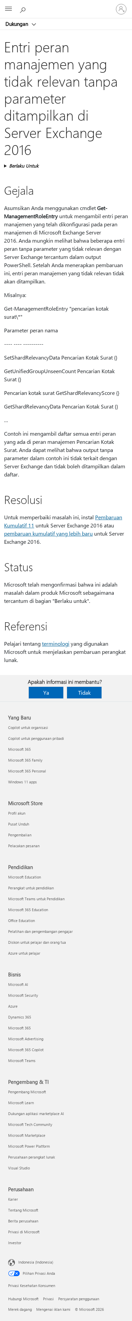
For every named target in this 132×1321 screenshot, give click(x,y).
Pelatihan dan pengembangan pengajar (40, 931)
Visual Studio (19, 1167)
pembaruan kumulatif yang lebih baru (48, 533)
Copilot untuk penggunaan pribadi (36, 738)
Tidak (84, 692)
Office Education (21, 920)
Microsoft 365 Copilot (26, 1049)
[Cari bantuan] (23, 8)
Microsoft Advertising (25, 1038)
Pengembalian (19, 834)
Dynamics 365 (19, 1017)
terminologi (55, 643)
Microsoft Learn (21, 1102)
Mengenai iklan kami (53, 1309)
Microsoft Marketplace (26, 1135)
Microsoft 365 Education (28, 909)
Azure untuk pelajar (24, 953)
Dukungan (17, 23)
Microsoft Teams (22, 1060)
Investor (14, 1242)
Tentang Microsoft (23, 1210)
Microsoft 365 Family (25, 760)
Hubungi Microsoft (23, 1298)
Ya (46, 692)
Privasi (48, 1298)
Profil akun (16, 813)
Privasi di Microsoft (24, 1231)
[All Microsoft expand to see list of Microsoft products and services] (8, 9)
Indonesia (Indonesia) (35, 1262)
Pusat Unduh (18, 824)
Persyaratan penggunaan (78, 1298)
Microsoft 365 (19, 749)
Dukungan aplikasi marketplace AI (36, 1113)
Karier (13, 1199)
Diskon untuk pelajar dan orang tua (37, 942)
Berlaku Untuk (24, 165)
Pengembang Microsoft (27, 1091)
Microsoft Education (24, 877)
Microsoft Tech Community (30, 1124)
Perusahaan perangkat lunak (31, 1157)
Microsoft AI (18, 984)
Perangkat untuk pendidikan (31, 887)
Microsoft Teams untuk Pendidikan (36, 898)
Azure (13, 1006)
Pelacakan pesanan (24, 845)
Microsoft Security (23, 995)
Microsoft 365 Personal (27, 771)
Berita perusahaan (23, 1220)
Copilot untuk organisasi (28, 727)
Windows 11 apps (22, 781)
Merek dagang (20, 1309)
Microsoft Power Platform (29, 1146)
